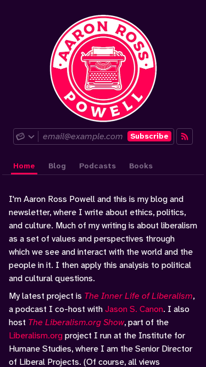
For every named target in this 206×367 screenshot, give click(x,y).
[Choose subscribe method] (26, 136)
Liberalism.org (36, 335)
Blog (57, 166)
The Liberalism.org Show (76, 322)
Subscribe (149, 136)
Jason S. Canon (134, 309)
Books (141, 166)
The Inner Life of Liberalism (138, 296)
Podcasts (97, 166)
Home (24, 166)
